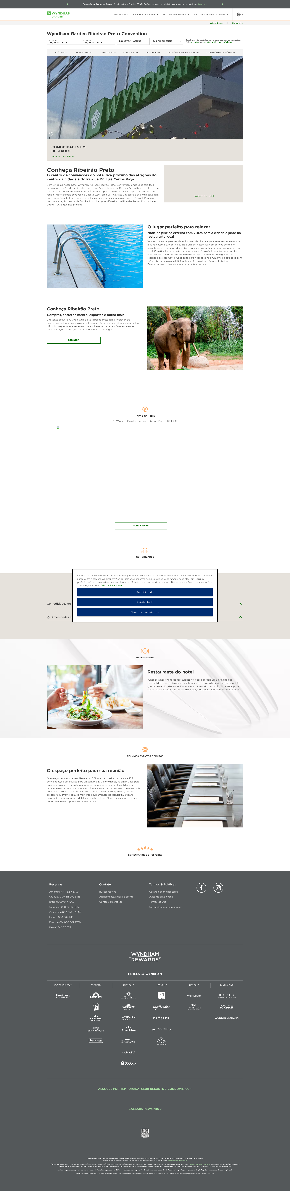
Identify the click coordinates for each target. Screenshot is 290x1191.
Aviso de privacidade (161, 896)
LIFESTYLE (161, 985)
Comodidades (108, 53)
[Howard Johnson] (96, 1030)
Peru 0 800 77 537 (60, 927)
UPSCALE (194, 985)
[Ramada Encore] (128, 1064)
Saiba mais (202, 4)
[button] (67, 4)
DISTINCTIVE (227, 985)
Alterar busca (216, 23)
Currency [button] (236, 23)
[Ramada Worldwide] (128, 1053)
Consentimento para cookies (165, 907)
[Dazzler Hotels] (161, 1019)
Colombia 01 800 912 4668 (64, 907)
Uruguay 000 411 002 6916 (64, 896)
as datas (195, 42)
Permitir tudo (144, 592)
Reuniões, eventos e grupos (183, 53)
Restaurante (153, 53)
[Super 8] (96, 1007)
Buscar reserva (107, 891)
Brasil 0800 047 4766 (61, 902)
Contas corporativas (110, 902)
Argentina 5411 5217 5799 (63, 891)
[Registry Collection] (227, 996)
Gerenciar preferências (145, 612)
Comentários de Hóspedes (220, 53)
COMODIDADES (131, 53)
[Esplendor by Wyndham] (161, 1007)
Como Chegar (140, 526)
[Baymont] (128, 1041)
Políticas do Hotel (204, 196)
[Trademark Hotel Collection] (194, 1007)
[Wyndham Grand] (227, 1019)
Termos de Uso (157, 902)
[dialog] (145, 595)
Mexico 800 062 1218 (61, 917)
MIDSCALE (128, 985)
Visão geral (61, 53)
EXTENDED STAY (63, 985)
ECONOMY (96, 985)
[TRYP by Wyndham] (161, 996)
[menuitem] (121, 14)
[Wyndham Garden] (128, 1019)
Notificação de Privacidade (177, 1160)
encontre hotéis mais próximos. (217, 42)
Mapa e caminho (84, 53)
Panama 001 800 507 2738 (65, 922)
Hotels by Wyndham (145, 974)
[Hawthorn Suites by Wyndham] (63, 996)
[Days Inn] (96, 996)
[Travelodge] (96, 1041)
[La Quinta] (128, 996)
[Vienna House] (161, 1030)
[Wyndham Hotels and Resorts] (194, 996)
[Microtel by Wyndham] (96, 1019)
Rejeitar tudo (145, 602)
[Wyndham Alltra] (161, 1041)
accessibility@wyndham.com (200, 1164)
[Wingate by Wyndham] (128, 1007)
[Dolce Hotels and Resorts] (227, 1007)
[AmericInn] (128, 1030)
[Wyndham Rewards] (145, 956)
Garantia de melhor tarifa (163, 891)
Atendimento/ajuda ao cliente (116, 896)
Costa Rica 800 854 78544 (65, 912)
